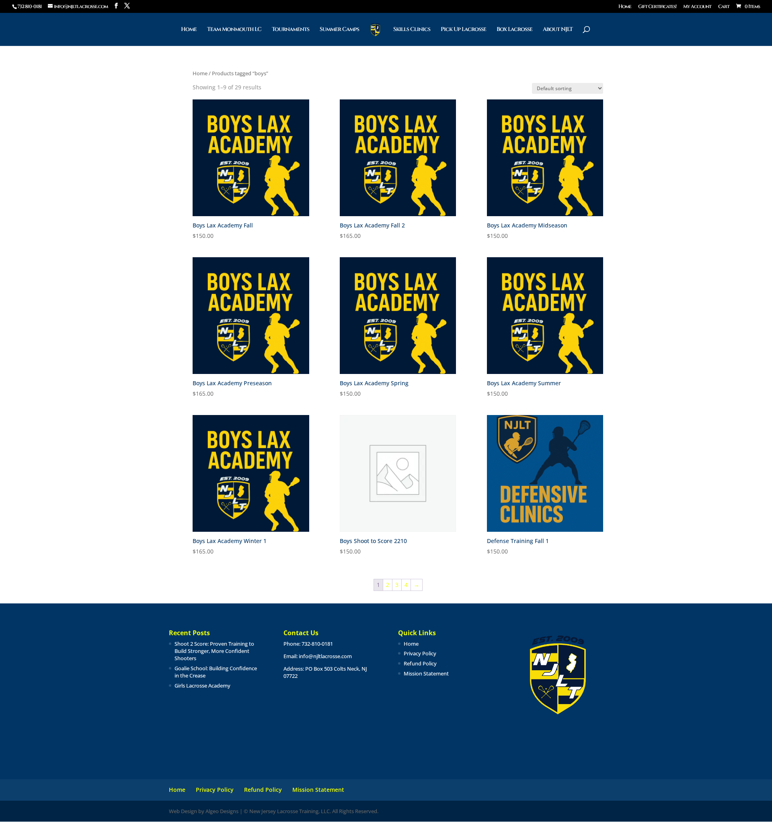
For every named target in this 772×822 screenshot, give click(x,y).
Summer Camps (339, 30)
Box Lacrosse (514, 30)
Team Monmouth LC (234, 30)
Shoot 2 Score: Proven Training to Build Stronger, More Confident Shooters (214, 651)
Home (624, 7)
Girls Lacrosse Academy (202, 685)
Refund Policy (420, 663)
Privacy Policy (420, 653)
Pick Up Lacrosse (463, 30)
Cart (723, 7)
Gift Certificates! (657, 7)
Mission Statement (426, 673)
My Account (697, 7)
